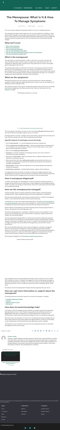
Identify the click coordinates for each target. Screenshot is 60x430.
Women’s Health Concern (13, 302)
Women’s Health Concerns (31, 236)
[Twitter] (30, 428)
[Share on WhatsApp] (57, 331)
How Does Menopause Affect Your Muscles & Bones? (10, 363)
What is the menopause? (12, 46)
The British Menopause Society (14, 299)
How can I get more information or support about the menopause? (24, 52)
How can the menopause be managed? (16, 50)
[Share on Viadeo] (55, 331)
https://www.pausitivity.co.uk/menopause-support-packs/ (31, 128)
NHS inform (9, 304)
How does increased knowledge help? (16, 54)
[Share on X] (32, 331)
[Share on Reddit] (49, 331)
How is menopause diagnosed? (14, 49)
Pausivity (7, 89)
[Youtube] (35, 428)
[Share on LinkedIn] (41, 331)
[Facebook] (25, 428)
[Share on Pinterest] (38, 331)
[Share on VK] (46, 331)
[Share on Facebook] (35, 331)
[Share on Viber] (43, 331)
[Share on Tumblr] (52, 331)
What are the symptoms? (13, 47)
